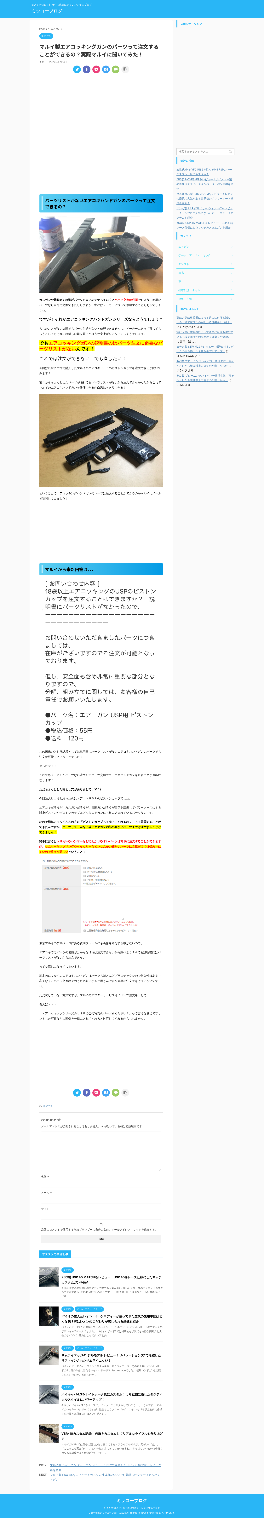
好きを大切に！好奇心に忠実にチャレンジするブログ (132, 1507)
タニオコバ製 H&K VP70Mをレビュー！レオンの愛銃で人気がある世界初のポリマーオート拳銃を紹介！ (204, 198)
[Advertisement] (101, 105)
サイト (45, 1208)
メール (46, 1192)
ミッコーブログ (47, 10)
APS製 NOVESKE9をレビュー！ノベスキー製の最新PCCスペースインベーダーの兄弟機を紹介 (204, 184)
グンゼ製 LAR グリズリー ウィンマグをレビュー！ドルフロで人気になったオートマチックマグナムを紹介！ (204, 213)
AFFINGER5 (168, 1512)
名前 (45, 1176)
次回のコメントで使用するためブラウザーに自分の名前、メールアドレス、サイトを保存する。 (99, 1229)
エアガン (48, 1105)
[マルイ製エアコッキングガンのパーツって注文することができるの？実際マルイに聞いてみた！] (106, 69)
